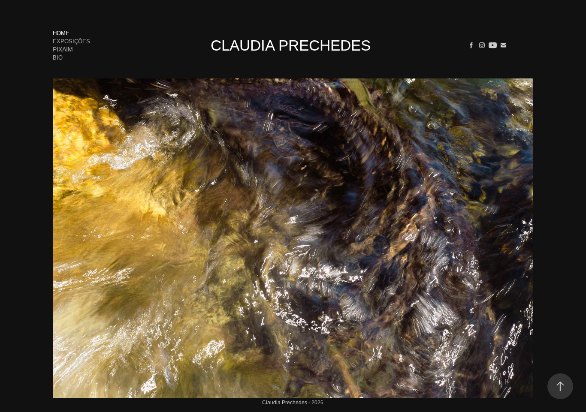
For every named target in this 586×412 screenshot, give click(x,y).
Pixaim (63, 49)
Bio (58, 57)
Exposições (71, 41)
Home (61, 33)
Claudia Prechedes (291, 45)
